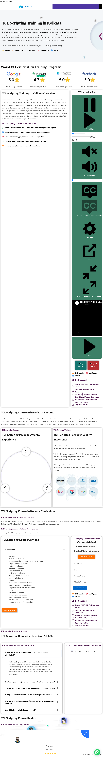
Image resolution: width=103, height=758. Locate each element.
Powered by (92, 754)
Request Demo (94, 365)
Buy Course (80, 365)
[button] (35, 549)
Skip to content (6, 1)
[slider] (78, 133)
